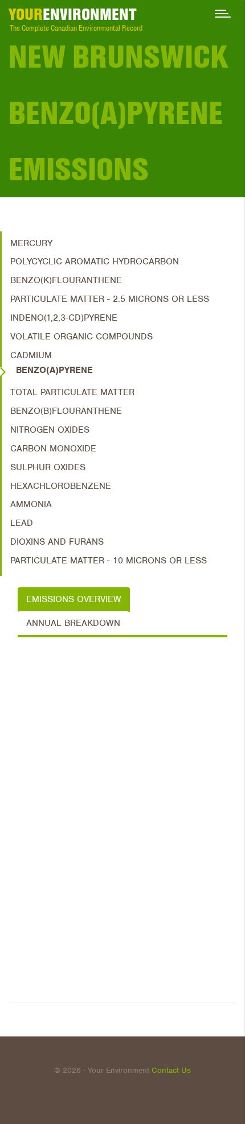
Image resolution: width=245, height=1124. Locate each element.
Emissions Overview (73, 599)
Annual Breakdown (73, 623)
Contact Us (171, 1070)
